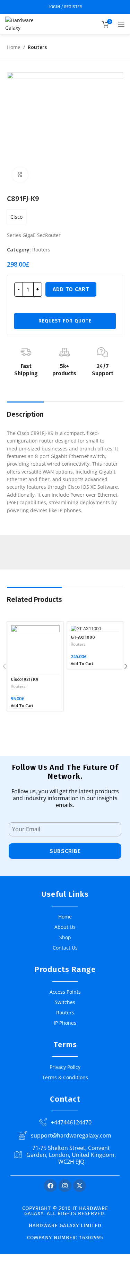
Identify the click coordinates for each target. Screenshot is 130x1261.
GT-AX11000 (83, 637)
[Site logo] (26, 23)
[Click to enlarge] (20, 175)
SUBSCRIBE (65, 851)
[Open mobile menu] (121, 24)
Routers (37, 47)
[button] (22, 705)
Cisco (16, 217)
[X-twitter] (79, 1185)
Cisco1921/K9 (24, 679)
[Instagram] (65, 1185)
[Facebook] (50, 1185)
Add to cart (71, 289)
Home (13, 47)
